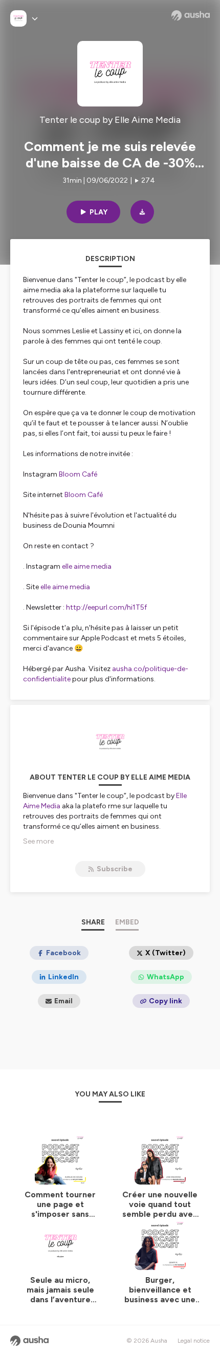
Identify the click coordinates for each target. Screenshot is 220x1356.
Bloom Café (78, 474)
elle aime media (88, 566)
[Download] (142, 212)
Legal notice (194, 1340)
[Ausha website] (190, 15)
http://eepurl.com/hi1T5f (107, 607)
